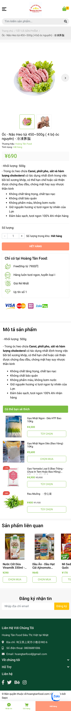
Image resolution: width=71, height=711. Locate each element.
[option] (35, 78)
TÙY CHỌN (47, 433)
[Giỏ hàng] (64, 9)
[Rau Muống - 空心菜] (13, 502)
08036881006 (32, 648)
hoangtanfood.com (38, 693)
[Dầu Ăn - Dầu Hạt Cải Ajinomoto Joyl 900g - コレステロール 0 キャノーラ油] (44, 547)
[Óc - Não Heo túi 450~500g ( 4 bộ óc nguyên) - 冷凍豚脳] (35, 78)
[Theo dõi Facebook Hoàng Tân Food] (3, 682)
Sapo (5, 697)
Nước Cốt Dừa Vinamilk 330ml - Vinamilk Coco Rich (14, 569)
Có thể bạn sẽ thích (17, 409)
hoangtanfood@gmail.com (31, 654)
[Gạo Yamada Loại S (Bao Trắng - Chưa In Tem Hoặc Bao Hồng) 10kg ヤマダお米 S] (13, 477)
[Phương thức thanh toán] (26, 306)
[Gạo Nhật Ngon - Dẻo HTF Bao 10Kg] (13, 426)
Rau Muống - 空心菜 (39, 493)
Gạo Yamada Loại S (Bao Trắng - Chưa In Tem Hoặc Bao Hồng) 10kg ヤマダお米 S (45, 471)
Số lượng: (8, 227)
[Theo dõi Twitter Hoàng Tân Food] (9, 682)
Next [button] (65, 78)
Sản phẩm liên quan (22, 525)
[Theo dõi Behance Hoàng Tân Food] (17, 682)
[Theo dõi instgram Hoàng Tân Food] (25, 682)
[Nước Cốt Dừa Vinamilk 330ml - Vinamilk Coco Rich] (15, 547)
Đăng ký (61, 606)
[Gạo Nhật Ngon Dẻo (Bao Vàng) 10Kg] (13, 451)
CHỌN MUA (46, 458)
